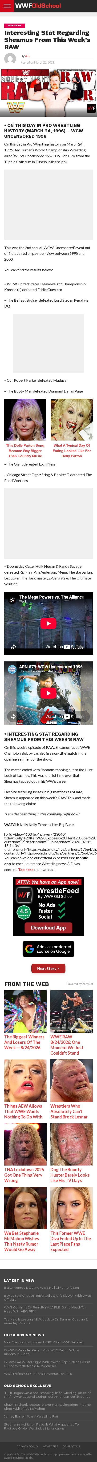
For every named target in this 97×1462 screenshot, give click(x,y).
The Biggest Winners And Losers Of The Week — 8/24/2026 (24, 1042)
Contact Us (71, 1446)
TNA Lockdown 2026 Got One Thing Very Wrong (24, 1175)
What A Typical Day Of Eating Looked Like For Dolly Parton (72, 450)
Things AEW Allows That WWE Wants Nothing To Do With (23, 1111)
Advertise (50, 1446)
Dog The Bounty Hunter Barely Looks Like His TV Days (70, 1175)
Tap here (25, 869)
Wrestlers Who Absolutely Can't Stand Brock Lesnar (69, 1111)
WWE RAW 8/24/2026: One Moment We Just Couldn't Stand (66, 1045)
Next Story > (48, 968)
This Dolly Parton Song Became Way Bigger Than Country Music (25, 450)
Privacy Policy (27, 1446)
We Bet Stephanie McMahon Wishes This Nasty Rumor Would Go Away (21, 1241)
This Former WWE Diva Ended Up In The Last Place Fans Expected (70, 1241)
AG (27, 56)
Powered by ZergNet (79, 984)
